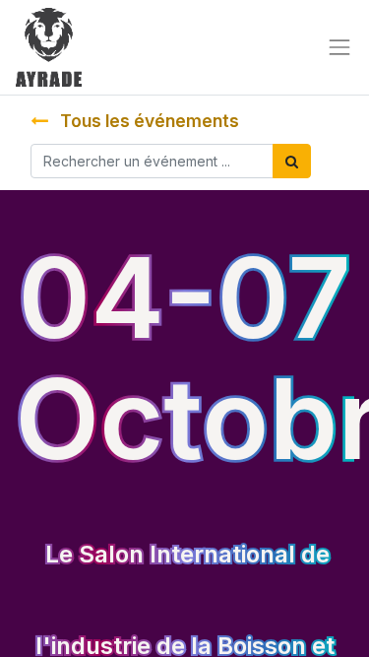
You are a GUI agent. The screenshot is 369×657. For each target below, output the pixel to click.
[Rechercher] (292, 161)
